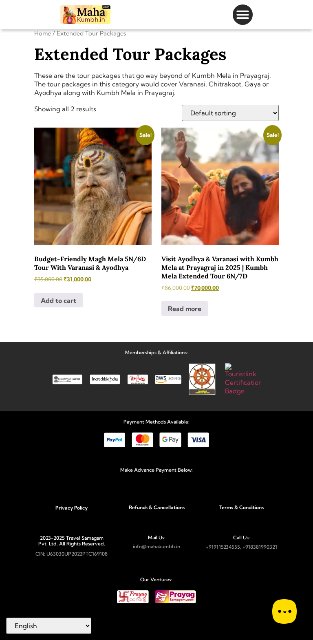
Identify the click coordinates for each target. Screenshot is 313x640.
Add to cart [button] (58, 300)
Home (42, 33)
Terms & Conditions (241, 507)
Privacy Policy (71, 508)
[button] (243, 14)
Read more (184, 309)
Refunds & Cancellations (157, 507)
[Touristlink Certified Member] (243, 391)
